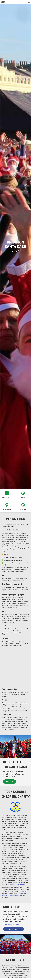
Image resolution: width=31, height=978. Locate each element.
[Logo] (3, 2)
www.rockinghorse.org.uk (17, 884)
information (7, 917)
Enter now (9, 782)
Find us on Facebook (13, 929)
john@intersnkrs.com (11, 924)
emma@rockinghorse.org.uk (10, 895)
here (22, 893)
